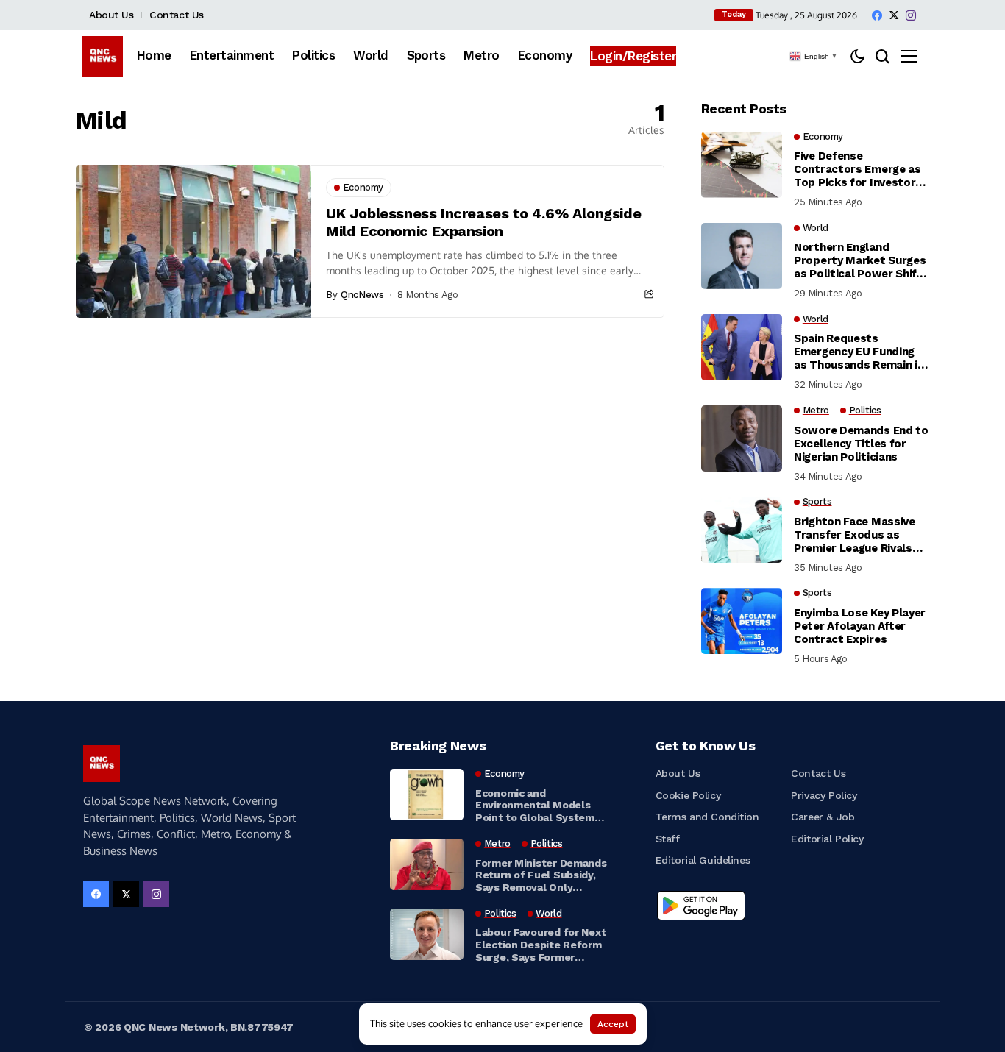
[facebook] (877, 15)
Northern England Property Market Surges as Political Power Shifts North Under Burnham (861, 260)
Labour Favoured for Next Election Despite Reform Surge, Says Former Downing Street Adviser (540, 944)
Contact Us (176, 15)
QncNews (362, 294)
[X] (893, 15)
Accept (612, 1024)
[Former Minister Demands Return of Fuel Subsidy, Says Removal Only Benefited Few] (427, 864)
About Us (111, 15)
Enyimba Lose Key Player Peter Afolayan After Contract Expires (860, 626)
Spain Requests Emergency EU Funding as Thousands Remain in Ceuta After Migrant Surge (858, 352)
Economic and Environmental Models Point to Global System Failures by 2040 (534, 805)
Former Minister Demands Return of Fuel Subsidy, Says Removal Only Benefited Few (541, 875)
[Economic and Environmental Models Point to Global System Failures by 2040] (427, 794)
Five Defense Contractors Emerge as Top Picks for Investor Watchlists (857, 169)
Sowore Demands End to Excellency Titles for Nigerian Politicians (861, 443)
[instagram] (911, 15)
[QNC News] (102, 56)
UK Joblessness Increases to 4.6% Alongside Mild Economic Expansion (483, 222)
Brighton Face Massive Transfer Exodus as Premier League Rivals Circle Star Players (854, 535)
